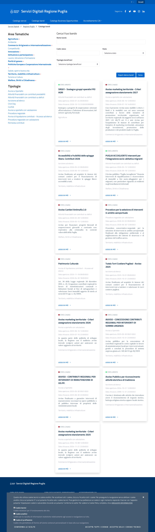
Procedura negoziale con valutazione (23, 119)
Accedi (140, 2)
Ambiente (12, 42)
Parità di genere (15, 61)
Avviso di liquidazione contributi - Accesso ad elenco (30, 116)
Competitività (13, 48)
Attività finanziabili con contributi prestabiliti (26, 94)
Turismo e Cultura (15, 77)
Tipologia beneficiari (64, 60)
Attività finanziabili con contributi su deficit (26, 97)
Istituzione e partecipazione (20, 54)
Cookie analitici (21, 513)
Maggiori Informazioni (122, 503)
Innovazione (13, 51)
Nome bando (61, 37)
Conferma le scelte (24, 527)
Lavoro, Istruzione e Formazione (21, 58)
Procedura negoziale (16, 113)
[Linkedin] (142, 11)
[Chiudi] (143, 497)
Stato (104, 48)
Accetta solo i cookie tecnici (125, 527)
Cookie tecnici (21, 507)
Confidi (11, 106)
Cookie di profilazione (24, 520)
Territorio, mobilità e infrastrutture (23, 73)
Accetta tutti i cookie (96, 527)
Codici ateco (61, 48)
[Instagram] (138, 11)
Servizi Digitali (13, 26)
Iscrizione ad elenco (16, 100)
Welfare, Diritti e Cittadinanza (21, 80)
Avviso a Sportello (15, 91)
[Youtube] (133, 11)
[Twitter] (129, 11)
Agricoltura (13, 38)
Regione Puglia (29, 26)
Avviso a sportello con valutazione (22, 110)
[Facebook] (124, 11)
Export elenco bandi (126, 75)
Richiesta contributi (16, 122)
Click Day (12, 103)
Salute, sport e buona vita (18, 70)
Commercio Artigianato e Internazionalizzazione (29, 45)
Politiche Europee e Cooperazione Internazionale (29, 64)
